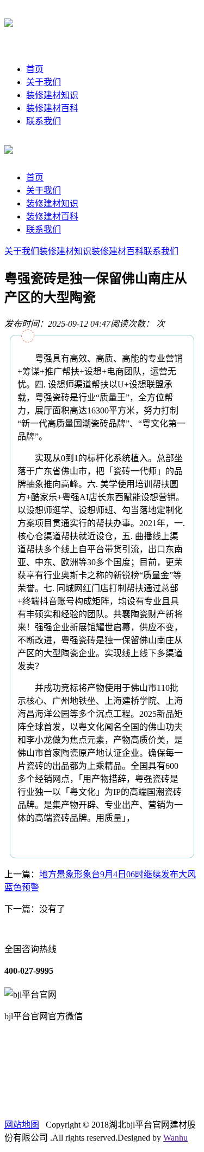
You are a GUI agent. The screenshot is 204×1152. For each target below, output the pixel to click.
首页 (35, 69)
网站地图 (21, 1124)
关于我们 (43, 82)
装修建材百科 (52, 108)
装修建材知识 (52, 95)
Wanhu (175, 1137)
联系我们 (43, 121)
